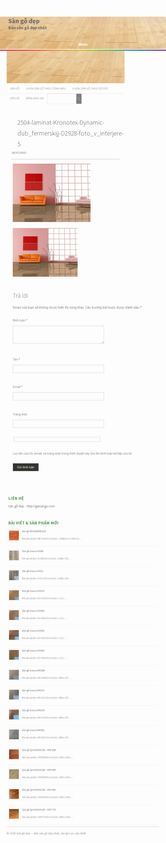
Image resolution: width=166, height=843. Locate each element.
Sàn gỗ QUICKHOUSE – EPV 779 (39, 809)
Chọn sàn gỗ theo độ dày (90, 88)
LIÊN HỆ (14, 98)
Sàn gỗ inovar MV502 (33, 730)
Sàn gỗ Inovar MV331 (33, 690)
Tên (16, 359)
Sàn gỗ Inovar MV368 (33, 670)
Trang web (20, 414)
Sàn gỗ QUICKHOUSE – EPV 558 (39, 750)
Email (17, 387)
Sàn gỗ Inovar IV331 (32, 571)
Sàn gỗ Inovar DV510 (33, 590)
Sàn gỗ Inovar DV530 (33, 630)
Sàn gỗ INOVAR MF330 (34, 531)
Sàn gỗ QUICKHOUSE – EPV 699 (39, 769)
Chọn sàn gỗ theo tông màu (46, 88)
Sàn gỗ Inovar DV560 (33, 610)
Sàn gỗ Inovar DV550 (33, 650)
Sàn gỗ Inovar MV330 (33, 710)
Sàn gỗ (14, 88)
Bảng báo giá (35, 98)
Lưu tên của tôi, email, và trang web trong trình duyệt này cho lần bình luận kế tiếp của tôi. (72, 453)
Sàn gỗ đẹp (24, 21)
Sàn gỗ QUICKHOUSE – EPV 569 (39, 789)
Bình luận (20, 320)
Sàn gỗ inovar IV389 (32, 551)
